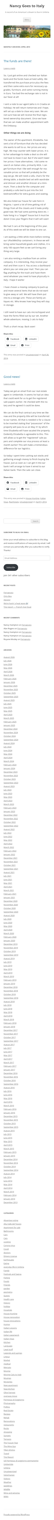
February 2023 (10, 807)
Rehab (6, 1417)
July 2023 (7, 790)
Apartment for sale (12, 1227)
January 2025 (9, 725)
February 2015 (10, 1152)
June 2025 (8, 707)
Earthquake (9, 1259)
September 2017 (11, 1041)
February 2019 (10, 980)
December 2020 (10, 901)
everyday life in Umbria (14, 1267)
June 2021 (8, 879)
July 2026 (7, 660)
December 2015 (10, 1116)
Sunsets (7, 1435)
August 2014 (9, 1173)
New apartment (11, 1385)
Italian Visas (9, 1338)
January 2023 (9, 811)
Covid (6, 1249)
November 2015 (11, 1120)
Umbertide (8, 1464)
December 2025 (10, 686)
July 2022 (7, 833)
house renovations (12, 1320)
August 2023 (9, 786)
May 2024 (8, 754)
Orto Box (8, 596)
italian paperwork (11, 1335)
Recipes (7, 1414)
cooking (7, 1242)
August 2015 (9, 1130)
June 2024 (8, 750)
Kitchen (7, 1342)
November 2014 (11, 1163)
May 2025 (8, 711)
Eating (6, 1263)
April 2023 (8, 800)
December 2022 (10, 815)
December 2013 (10, 1202)
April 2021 (8, 886)
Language (8, 1346)
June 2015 (8, 1137)
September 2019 (11, 955)
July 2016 (7, 1091)
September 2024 (11, 739)
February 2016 (10, 1109)
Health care (9, 1299)
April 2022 (8, 843)
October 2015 (10, 1123)
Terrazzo (7, 1439)
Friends (7, 1285)
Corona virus (9, 1245)
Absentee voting (11, 1220)
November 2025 (11, 689)
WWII (6, 1496)
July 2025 (7, 703)
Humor (7, 1324)
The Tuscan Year (11, 1442)
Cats (6, 1238)
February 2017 (10, 1066)
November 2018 (11, 990)
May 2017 (8, 1055)
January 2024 (9, 768)
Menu (27, 20)
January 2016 (9, 1112)
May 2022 (8, 840)
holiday (7, 1306)
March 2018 (9, 1019)
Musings (7, 1378)
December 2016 (10, 1073)
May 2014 (8, 1184)
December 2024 (10, 729)
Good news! (12, 377)
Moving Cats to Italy (12, 1374)
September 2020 (11, 912)
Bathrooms (9, 1231)
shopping (8, 1432)
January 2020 (9, 940)
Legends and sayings (13, 1353)
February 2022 (10, 851)
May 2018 (8, 1012)
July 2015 (7, 1134)
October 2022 (10, 822)
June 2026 (8, 664)
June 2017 (8, 1051)
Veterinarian (9, 1475)
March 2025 (9, 718)
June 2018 (8, 1008)
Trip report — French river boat (17, 607)
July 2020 (7, 919)
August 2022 (9, 829)
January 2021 (9, 897)
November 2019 (11, 947)
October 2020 (10, 908)
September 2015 (11, 1127)
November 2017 (11, 1033)
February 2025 (10, 721)
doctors (7, 1252)
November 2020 (11, 904)
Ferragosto (8, 592)
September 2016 (11, 1084)
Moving (7, 1371)
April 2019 (8, 972)
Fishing (7, 1277)
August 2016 (9, 1087)
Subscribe (10, 567)
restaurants (9, 1424)
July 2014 (7, 1177)
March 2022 (9, 847)
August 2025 (9, 700)
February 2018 (10, 1023)
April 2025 (8, 714)
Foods (6, 1281)
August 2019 (9, 958)
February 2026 (10, 678)
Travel (6, 1453)
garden (7, 1288)
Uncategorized (32, 354)
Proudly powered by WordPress (17, 1514)
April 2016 (8, 1102)
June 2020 (8, 922)
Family (6, 1270)
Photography (9, 1403)
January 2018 (9, 1026)
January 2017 (9, 1069)
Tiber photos (9, 1450)
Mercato (7, 1367)
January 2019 (9, 983)
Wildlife (7, 1489)
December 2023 (10, 772)
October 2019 (10, 951)
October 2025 (10, 693)
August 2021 (9, 872)
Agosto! (7, 599)
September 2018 (11, 998)
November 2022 (11, 818)
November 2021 (11, 861)
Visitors (7, 1478)
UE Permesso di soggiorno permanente (21, 1460)
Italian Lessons (10, 1328)
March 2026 (9, 675)
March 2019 (9, 976)
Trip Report (9, 1457)
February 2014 (10, 1195)
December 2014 (10, 1159)
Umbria (7, 1467)
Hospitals (8, 1310)
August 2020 (9, 915)
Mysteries (8, 1381)
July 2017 (7, 1048)
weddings (8, 1485)
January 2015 (9, 1155)
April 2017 (8, 1059)
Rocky (6, 1428)
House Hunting (32, 498)
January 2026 (9, 682)
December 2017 (10, 1030)
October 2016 (10, 1080)
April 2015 (8, 1145)
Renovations (9, 1421)
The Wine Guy (10, 1446)
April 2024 (8, 757)
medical (7, 1363)
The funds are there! (18, 61)
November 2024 (11, 732)
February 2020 (10, 937)
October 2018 (10, 994)
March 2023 (9, 804)
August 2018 (9, 1001)
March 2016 (9, 1105)
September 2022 (11, 825)
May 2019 (8, 969)
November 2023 (11, 775)
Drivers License (10, 1256)
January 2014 (9, 1198)
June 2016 (8, 1094)
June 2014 (8, 1181)
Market (7, 1360)
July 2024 (7, 747)
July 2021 (7, 876)
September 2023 (11, 782)
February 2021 (10, 894)
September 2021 (11, 868)
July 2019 (7, 962)
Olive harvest (9, 1392)
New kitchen (9, 1389)
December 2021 (10, 858)
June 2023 (8, 793)
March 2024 (9, 761)
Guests (7, 1295)
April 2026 (8, 671)
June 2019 (8, 965)
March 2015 (9, 1148)
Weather (7, 1482)
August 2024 (9, 743)
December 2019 (10, 944)
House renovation (12, 1317)
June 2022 (8, 836)
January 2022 (9, 854)
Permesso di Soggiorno (14, 1399)
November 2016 (11, 1077)
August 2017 (9, 1044)
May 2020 (8, 926)
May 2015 (8, 1141)
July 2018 (7, 1005)
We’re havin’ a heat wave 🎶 (16, 603)
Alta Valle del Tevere (12, 1224)
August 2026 (9, 657)
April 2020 (8, 929)
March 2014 (9, 1191)
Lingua (7, 1356)
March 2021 (9, 890)
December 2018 (10, 987)
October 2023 (10, 779)
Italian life (8, 1331)
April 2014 (8, 1188)
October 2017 (10, 1037)
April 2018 (8, 1016)
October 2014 (10, 1166)
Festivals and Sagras (12, 1274)
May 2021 (8, 883)
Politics (7, 1407)
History (7, 1302)
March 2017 (9, 1062)
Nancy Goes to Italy (27, 6)
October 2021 (10, 865)
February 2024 (10, 764)
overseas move (10, 1396)
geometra (8, 1292)
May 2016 (8, 1098)
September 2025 (11, 696)
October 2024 (10, 736)
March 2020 (9, 933)
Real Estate (14, 502)
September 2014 (11, 1170)
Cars (6, 1234)
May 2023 (8, 797)
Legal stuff (8, 1349)
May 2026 (8, 668)
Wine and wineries (12, 1493)
